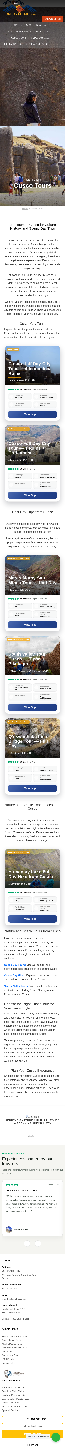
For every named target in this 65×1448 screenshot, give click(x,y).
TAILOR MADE (52, 19)
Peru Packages (12, 44)
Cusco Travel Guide (12, 1340)
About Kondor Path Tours (14, 1336)
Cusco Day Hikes (41, 38)
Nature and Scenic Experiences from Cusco (32, 806)
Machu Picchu (22, 25)
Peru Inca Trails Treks (13, 1391)
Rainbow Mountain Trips (14, 1395)
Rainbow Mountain (19, 31)
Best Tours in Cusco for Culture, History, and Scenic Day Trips (32, 226)
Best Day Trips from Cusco (32, 512)
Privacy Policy (9, 1363)
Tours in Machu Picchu (13, 1387)
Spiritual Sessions (11, 1410)
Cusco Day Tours (10, 1402)
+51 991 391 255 (35, 1419)
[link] (32, 383)
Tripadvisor (53, 1184)
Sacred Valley (45, 31)
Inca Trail (41, 25)
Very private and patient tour (21, 1190)
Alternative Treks (36, 44)
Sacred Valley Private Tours (15, 1399)
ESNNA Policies (9, 1359)
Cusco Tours (18, 38)
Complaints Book (10, 1355)
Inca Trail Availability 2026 (15, 1347)
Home (25, 208)
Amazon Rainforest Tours (14, 1406)
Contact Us (7, 1351)
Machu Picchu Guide (12, 1344)
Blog (56, 44)
